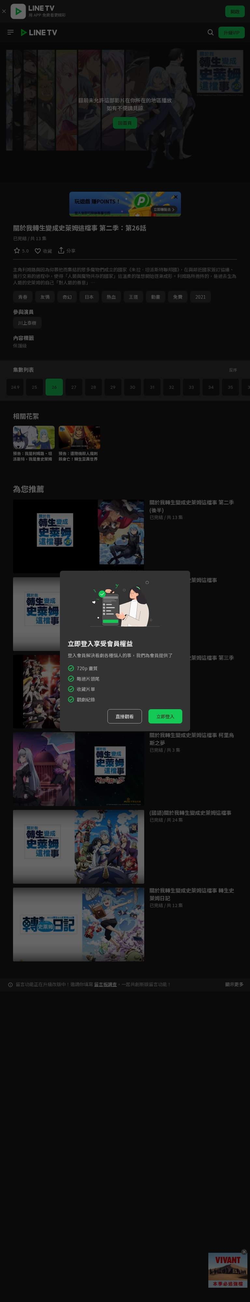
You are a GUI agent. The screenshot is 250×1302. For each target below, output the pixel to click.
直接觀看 (125, 716)
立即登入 (165, 716)
